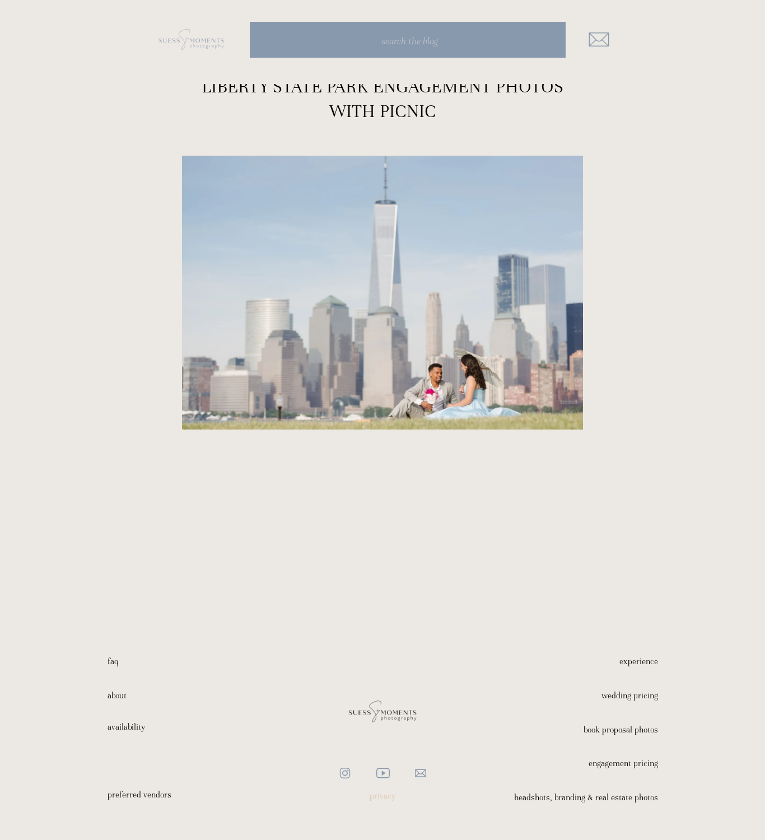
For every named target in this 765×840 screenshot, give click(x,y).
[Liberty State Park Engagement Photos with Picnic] (382, 293)
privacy (383, 796)
